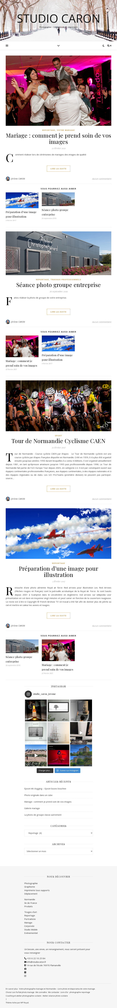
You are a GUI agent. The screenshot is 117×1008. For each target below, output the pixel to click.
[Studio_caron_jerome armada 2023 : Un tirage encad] (81, 710)
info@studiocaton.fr (36, 961)
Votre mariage (66, 130)
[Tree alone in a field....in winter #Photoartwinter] (58, 710)
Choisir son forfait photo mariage (20, 992)
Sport (58, 436)
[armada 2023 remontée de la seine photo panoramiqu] (58, 733)
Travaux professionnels (66, 279)
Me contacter (53, 992)
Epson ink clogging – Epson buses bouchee (45, 788)
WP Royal (24, 1002)
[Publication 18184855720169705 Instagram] (36, 755)
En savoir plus (12, 988)
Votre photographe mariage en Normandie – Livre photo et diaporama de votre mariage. (57, 988)
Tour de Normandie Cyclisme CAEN (59, 440)
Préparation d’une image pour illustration (58, 571)
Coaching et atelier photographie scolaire (23, 995)
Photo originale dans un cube (38, 795)
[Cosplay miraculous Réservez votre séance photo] (58, 755)
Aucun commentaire (101, 178)
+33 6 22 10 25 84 (35, 958)
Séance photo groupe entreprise (58, 284)
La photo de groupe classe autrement (42, 814)
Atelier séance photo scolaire (55, 995)
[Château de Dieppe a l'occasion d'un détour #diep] (81, 755)
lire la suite (58, 168)
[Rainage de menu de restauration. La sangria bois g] (81, 733)
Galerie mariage (32, 808)
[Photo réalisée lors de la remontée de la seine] (36, 733)
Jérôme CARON (18, 178)
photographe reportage (79, 992)
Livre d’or (64, 992)
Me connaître (41, 992)
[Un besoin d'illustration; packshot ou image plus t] (36, 710)
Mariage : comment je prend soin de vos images (58, 138)
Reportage (48, 130)
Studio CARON (58, 18)
